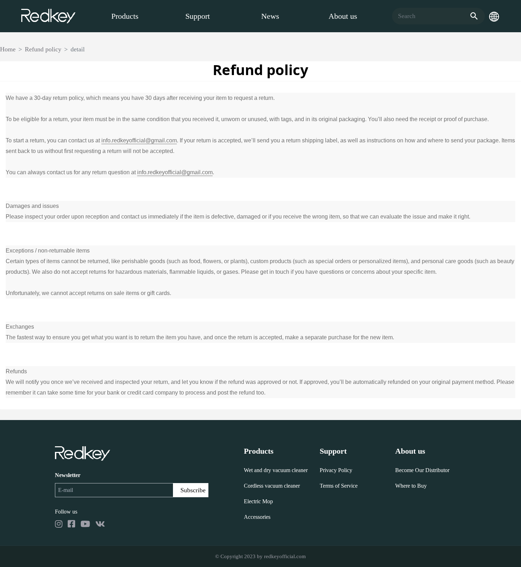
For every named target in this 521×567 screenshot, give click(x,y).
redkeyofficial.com (285, 556)
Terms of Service (339, 486)
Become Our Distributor (422, 470)
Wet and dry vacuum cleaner (276, 470)
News (270, 16)
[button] (494, 16)
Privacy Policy (336, 470)
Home (8, 49)
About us (343, 16)
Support (197, 16)
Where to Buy (411, 486)
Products (125, 16)
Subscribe (193, 490)
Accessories (257, 517)
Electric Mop (258, 501)
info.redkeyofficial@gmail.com (139, 140)
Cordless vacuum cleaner (272, 486)
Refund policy (43, 49)
